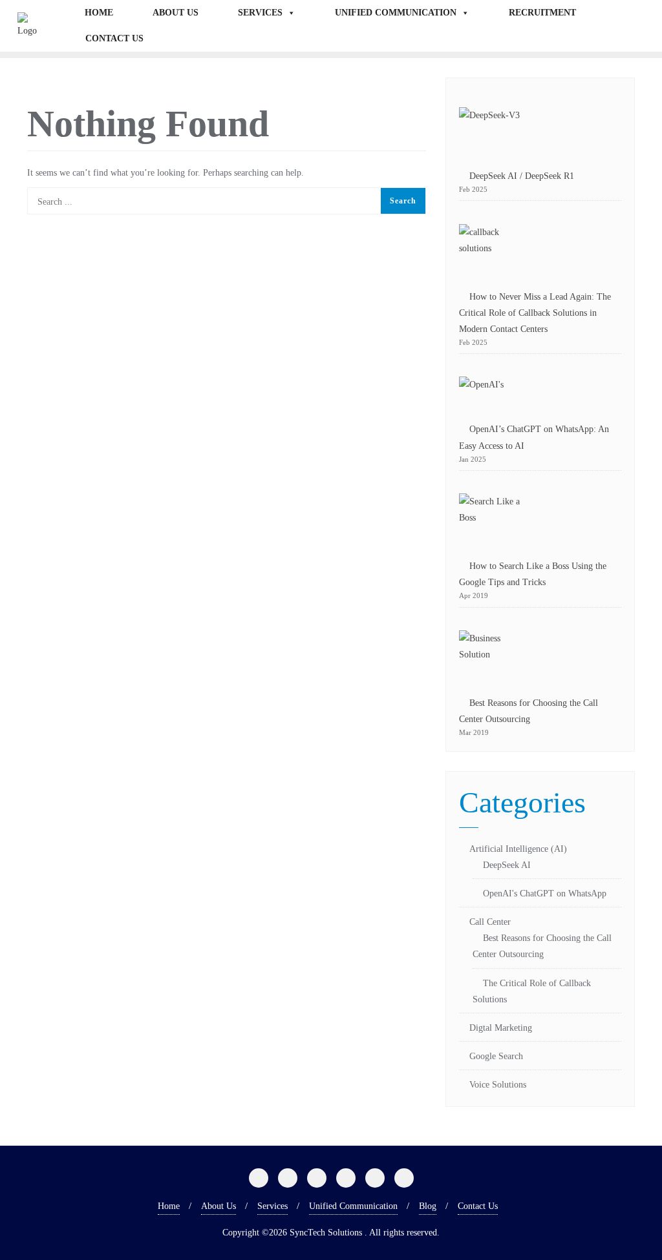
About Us (175, 12)
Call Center (490, 922)
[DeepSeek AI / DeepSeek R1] (489, 129)
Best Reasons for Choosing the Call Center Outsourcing (528, 711)
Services (260, 12)
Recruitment (542, 12)
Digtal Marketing (500, 1028)
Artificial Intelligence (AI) (518, 849)
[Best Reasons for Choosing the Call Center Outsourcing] (491, 654)
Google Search (496, 1056)
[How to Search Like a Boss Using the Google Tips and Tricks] (491, 517)
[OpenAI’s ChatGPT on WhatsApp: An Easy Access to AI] (481, 390)
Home (99, 12)
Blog (427, 1206)
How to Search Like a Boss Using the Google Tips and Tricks (532, 574)
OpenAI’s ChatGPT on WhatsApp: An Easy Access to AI (534, 437)
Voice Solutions (497, 1085)
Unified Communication (395, 12)
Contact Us (114, 38)
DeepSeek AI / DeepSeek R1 (521, 176)
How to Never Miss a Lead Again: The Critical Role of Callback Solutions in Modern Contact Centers (535, 313)
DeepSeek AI (507, 865)
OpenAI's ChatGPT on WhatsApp (544, 893)
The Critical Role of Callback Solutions (532, 991)
